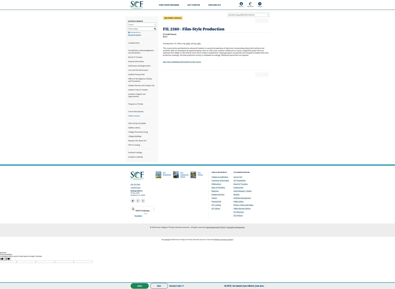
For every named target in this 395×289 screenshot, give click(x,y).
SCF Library (215, 208)
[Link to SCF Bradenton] (158, 174)
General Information (136, 61)
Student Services (217, 194)
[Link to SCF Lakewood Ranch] (176, 174)
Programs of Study (135, 104)
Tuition (214, 198)
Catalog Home (133, 43)
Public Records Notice (242, 208)
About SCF (250, 6)
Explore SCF (214, 5)
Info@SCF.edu (135, 188)
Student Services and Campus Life (141, 85)
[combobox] (248, 15)
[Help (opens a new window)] (266, 21)
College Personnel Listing (138, 132)
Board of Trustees (135, 57)
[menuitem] (169, 5)
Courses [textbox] (131, 24)
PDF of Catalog (134, 145)
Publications (216, 184)
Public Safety (239, 201)
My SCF (241, 6)
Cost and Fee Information (138, 70)
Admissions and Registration (139, 66)
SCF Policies (238, 215)
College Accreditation (219, 177)
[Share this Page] (257, 21)
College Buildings (135, 136)
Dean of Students (218, 187)
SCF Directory (239, 212)
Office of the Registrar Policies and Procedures (140, 80)
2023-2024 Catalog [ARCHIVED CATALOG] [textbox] (241, 15)
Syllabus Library (134, 127)
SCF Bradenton (167, 173)
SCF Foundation (240, 180)
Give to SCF (238, 177)
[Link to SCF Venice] (193, 174)
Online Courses (134, 116)
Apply (139, 286)
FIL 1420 (197, 43)
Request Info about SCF (137, 140)
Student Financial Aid (136, 74)
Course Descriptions (136, 111)
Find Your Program (169, 5)
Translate (138, 216)
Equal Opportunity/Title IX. (216, 227)
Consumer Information (220, 180)
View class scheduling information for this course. (182, 62)
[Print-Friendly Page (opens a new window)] (262, 21)
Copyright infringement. (236, 227)
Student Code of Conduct (138, 90)
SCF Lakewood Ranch (184, 174)
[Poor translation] (7, 259)
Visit (159, 286)
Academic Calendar (135, 157)
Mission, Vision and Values (243, 205)
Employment (238, 187)
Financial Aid (216, 201)
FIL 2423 (186, 43)
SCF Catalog (216, 205)
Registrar (215, 191)
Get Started (193, 5)
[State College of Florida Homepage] (137, 4)
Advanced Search (134, 35)
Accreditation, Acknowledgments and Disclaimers (141, 51)
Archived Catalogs (135, 152)
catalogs (167, 239)
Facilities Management (242, 198)
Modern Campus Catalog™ (224, 239)
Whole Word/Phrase (135, 32)
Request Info (175, 286)
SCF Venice (200, 173)
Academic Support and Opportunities (137, 95)
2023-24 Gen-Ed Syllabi (137, 123)
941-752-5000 (135, 184)
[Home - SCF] (142, 175)
